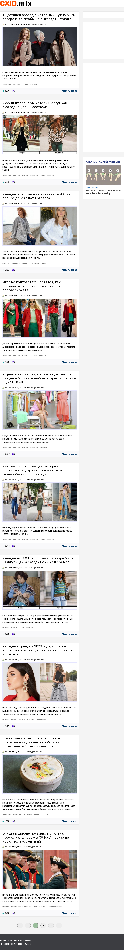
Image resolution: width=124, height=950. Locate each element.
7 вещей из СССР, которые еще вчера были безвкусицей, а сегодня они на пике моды (37, 560)
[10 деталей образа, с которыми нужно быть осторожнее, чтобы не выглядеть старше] (39, 46)
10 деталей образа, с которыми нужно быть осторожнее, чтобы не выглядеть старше (38, 17)
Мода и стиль (39, 24)
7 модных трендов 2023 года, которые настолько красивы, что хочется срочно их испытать (38, 650)
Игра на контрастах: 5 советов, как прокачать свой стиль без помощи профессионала (31, 286)
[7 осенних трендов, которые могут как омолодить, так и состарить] (39, 134)
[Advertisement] (103, 40)
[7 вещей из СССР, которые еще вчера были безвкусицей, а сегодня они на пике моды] (39, 590)
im (6, 24)
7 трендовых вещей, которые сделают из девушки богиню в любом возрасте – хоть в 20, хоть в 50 (39, 378)
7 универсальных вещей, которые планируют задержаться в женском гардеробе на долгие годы (32, 470)
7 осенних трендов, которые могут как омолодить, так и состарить (34, 105)
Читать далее (69, 91)
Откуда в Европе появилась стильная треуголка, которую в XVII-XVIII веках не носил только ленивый (35, 837)
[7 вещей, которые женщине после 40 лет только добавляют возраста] (39, 226)
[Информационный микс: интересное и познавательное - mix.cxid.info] (16, 6)
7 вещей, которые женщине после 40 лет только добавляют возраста (36, 196)
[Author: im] (3, 24)
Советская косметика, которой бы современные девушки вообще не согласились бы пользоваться (31, 742)
